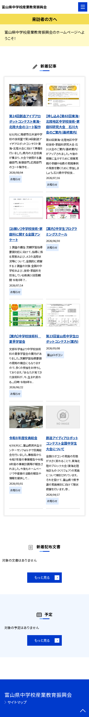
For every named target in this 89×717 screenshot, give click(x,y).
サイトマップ (17, 702)
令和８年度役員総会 (23, 437)
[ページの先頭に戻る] (83, 711)
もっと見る (42, 577)
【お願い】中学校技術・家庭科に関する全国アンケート (26, 234)
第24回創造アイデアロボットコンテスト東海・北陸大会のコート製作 (25, 121)
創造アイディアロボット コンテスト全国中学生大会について (62, 443)
